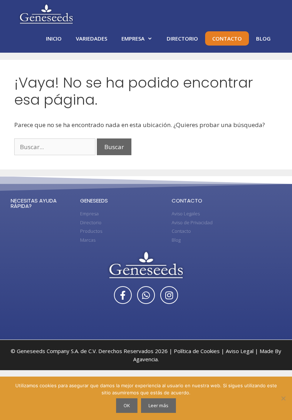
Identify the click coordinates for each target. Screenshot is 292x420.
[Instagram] (169, 295)
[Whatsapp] (146, 295)
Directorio (182, 38)
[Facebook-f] (123, 295)
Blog (263, 38)
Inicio (54, 38)
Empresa (133, 38)
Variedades (91, 38)
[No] (283, 398)
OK (127, 405)
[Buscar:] (55, 147)
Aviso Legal (240, 351)
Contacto (227, 38)
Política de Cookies (197, 351)
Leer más (158, 405)
